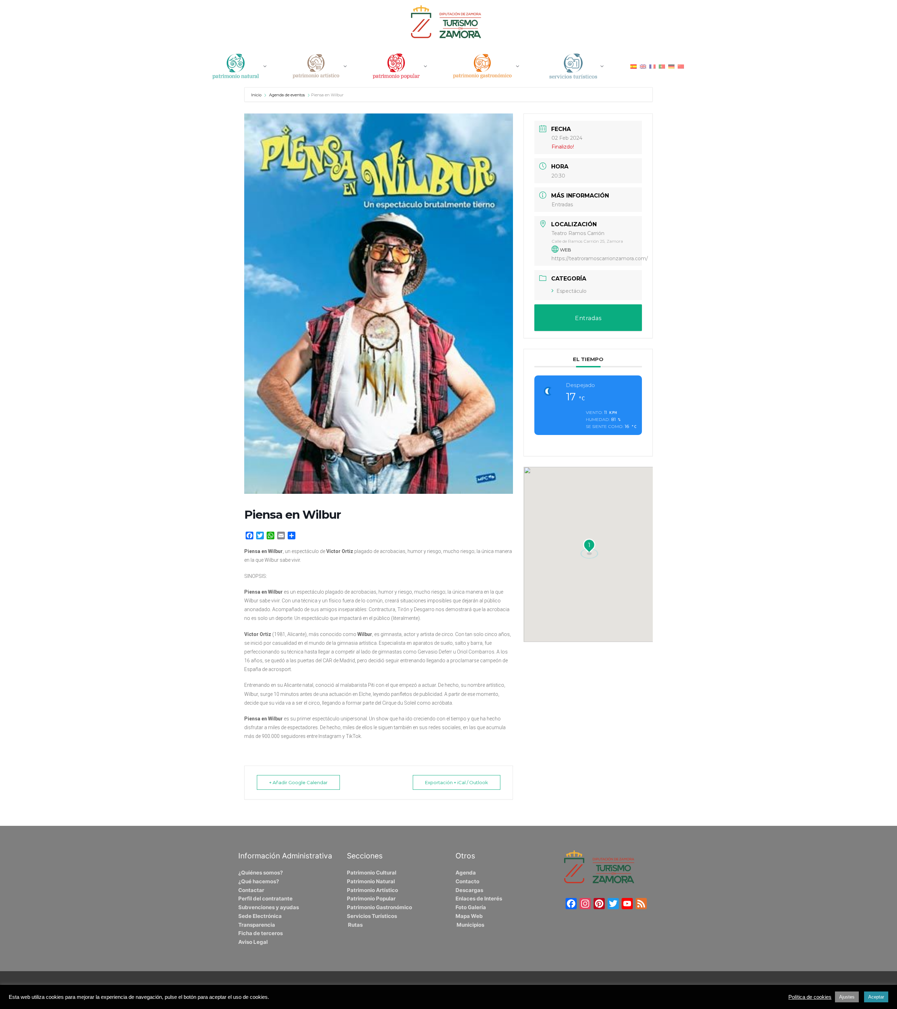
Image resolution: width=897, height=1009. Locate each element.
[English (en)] (643, 66)
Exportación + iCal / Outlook (456, 782)
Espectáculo (571, 291)
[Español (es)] (633, 66)
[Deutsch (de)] (671, 66)
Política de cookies (809, 997)
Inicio (256, 94)
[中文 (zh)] (681, 66)
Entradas (562, 204)
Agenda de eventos (287, 94)
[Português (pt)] (662, 66)
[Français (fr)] (652, 66)
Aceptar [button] (876, 997)
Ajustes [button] (847, 997)
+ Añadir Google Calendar (298, 782)
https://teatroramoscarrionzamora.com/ (600, 258)
